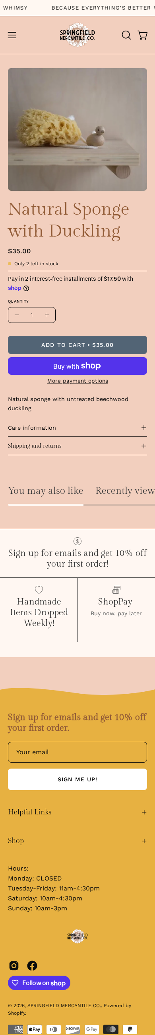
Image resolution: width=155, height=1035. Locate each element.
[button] (125, 35)
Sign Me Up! (78, 779)
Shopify (16, 1013)
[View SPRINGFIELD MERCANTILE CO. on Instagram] (14, 966)
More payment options (77, 381)
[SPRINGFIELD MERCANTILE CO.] (77, 35)
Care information (32, 428)
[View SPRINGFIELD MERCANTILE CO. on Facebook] (32, 966)
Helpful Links (29, 812)
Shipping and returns (35, 445)
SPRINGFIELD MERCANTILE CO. (64, 1005)
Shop (16, 841)
